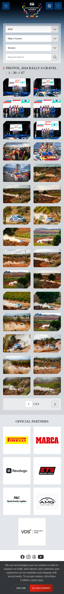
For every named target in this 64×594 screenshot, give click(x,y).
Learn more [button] (37, 580)
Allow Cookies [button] (41, 588)
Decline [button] (21, 588)
